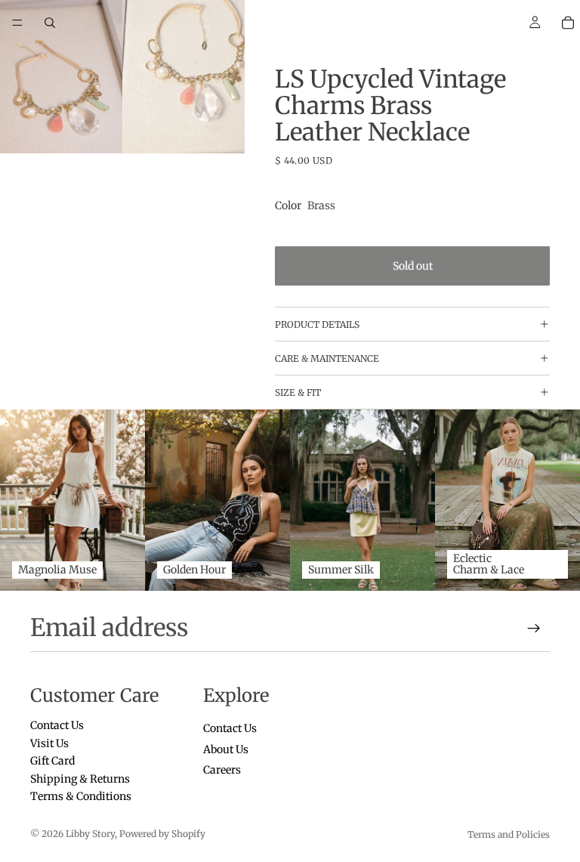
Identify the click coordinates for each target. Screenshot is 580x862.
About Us (225, 749)
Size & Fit (298, 392)
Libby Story (90, 833)
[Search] (49, 22)
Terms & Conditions (80, 796)
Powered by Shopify (162, 833)
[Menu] (17, 22)
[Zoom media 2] (183, 76)
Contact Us (57, 726)
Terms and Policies (508, 834)
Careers (222, 770)
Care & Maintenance (327, 358)
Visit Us (49, 743)
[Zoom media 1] (61, 76)
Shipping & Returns (80, 779)
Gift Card (52, 761)
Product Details (317, 324)
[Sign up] (534, 628)
